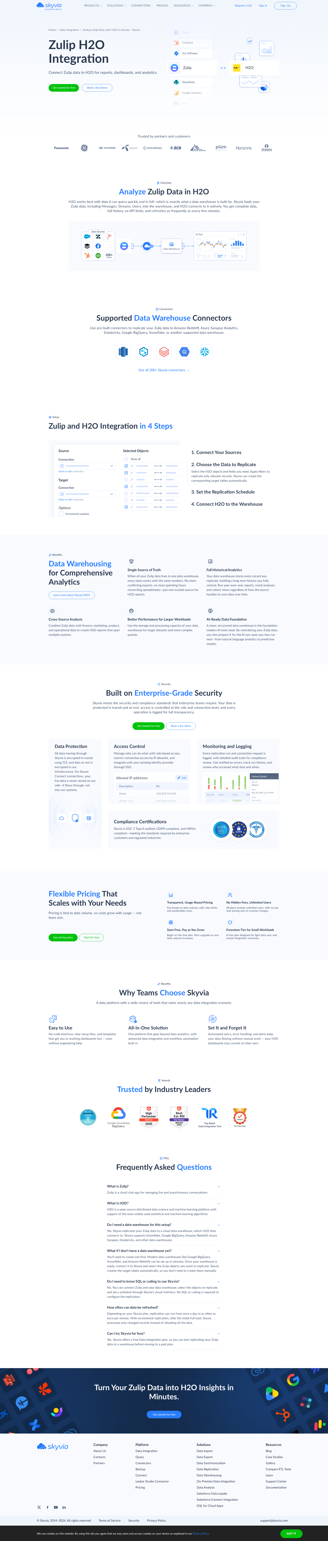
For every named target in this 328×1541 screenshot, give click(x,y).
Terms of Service (110, 1520)
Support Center (276, 1481)
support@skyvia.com (274, 1520)
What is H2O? (118, 1203)
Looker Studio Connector (152, 1481)
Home (52, 30)
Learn (269, 1475)
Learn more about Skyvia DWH (71, 595)
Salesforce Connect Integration (217, 1499)
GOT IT (291, 1533)
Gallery (270, 1463)
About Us (99, 1451)
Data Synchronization (211, 1463)
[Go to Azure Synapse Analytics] (143, 351)
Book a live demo (97, 88)
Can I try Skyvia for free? (126, 1333)
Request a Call (243, 5)
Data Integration (69, 30)
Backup (140, 1469)
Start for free (91, 937)
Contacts (99, 1457)
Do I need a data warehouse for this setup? (139, 1225)
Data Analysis (206, 1487)
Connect (141, 1475)
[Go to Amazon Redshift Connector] (123, 351)
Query (140, 1457)
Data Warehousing (209, 1475)
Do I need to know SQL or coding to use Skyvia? (143, 1281)
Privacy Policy (156, 1520)
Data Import (205, 1451)
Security (133, 1520)
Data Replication (208, 1469)
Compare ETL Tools (278, 1469)
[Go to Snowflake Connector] (204, 351)
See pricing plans (63, 937)
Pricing (140, 1487)
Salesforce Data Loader (212, 1493)
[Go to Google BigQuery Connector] (184, 351)
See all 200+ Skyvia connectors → (164, 370)
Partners (99, 1463)
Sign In (263, 5)
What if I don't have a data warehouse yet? (139, 1251)
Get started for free (64, 88)
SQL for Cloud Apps (210, 1505)
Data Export (205, 1457)
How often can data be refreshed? (132, 1307)
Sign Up (286, 5)
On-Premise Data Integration (216, 1481)
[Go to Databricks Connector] (164, 351)
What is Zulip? (118, 1186)
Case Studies (274, 1457)
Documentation (276, 1487)
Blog (269, 1451)
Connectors (143, 1463)
